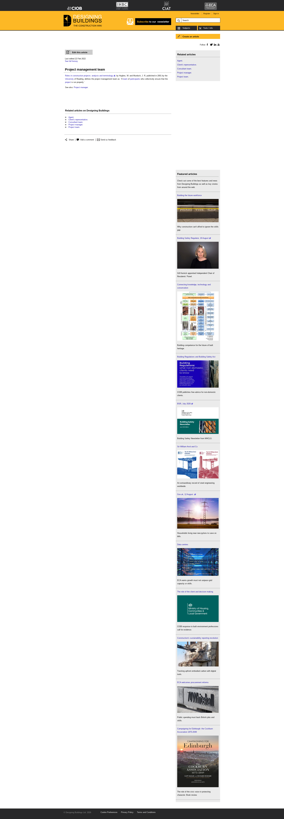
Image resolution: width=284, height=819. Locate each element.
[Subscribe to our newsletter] (149, 25)
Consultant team (75, 122)
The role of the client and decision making (195, 592)
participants (135, 79)
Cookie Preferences (109, 812)
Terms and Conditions (146, 812)
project (68, 82)
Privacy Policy (127, 812)
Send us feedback (108, 140)
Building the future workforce (189, 195)
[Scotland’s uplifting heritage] (198, 478)
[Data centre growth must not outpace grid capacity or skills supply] (198, 575)
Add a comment (87, 140)
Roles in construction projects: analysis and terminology (89, 76)
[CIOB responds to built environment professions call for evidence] (198, 621)
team (125, 79)
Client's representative (77, 120)
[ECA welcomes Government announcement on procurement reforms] (198, 712)
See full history (71, 61)
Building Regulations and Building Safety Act (196, 357)
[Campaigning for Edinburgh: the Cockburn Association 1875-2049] (198, 786)
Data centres (182, 544)
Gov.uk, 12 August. (185, 494)
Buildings (104, 110)
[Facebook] (207, 44)
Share (71, 140)
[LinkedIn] (214, 44)
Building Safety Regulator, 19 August (193, 238)
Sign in (216, 14)
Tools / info (208, 28)
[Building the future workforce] (198, 221)
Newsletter (195, 14)
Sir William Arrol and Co (187, 446)
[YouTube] (218, 44)
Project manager (81, 87)
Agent (71, 117)
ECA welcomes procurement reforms (193, 682)
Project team (73, 127)
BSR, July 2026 (184, 404)
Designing (92, 110)
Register (206, 14)
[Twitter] (211, 44)
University (69, 79)
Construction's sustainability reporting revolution (197, 638)
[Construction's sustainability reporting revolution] (198, 666)
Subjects (186, 28)
